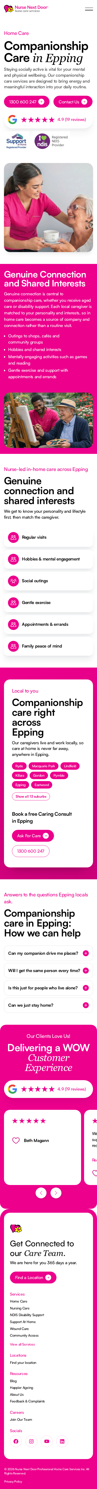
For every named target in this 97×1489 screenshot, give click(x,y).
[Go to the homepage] (16, 1230)
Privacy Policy (13, 1481)
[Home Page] (26, 9)
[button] (89, 9)
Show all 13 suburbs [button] (31, 796)
